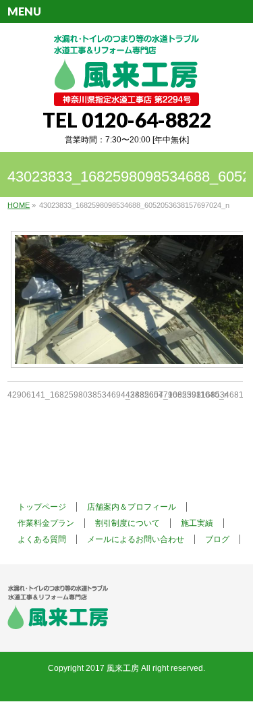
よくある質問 (42, 539)
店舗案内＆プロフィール (131, 507)
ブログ (217, 539)
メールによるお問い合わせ (135, 539)
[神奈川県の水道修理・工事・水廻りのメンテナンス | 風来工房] (126, 91)
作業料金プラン (46, 523)
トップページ (42, 507)
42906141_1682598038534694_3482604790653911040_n (118, 395)
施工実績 (197, 523)
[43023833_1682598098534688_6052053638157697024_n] (125, 299)
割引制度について (127, 523)
